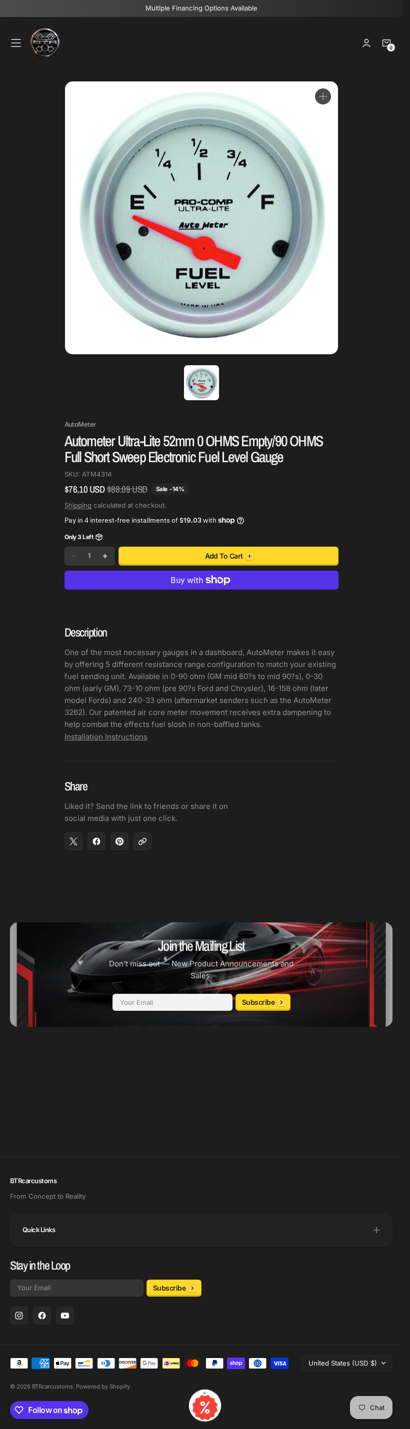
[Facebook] (42, 1316)
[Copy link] (143, 841)
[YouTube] (65, 1316)
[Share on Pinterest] (119, 841)
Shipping (78, 505)
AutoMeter (80, 424)
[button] (16, 43)
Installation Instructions (106, 736)
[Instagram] (19, 1316)
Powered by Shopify (103, 1386)
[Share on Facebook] (97, 841)
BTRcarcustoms (52, 1386)
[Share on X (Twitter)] (73, 841)
